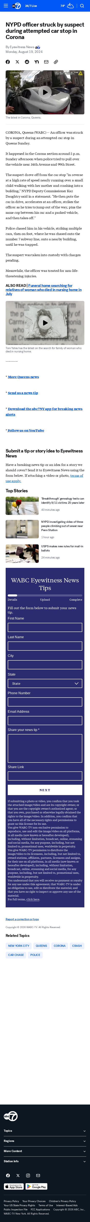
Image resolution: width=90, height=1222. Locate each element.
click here (32, 899)
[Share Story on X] (17, 61)
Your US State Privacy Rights (19, 1205)
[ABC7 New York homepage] (16, 5)
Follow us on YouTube (25, 430)
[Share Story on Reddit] (27, 61)
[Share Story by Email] (46, 61)
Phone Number (19, 693)
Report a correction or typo (22, 919)
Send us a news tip (23, 392)
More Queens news (23, 376)
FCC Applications (40, 1209)
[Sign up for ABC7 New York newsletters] (38, 1176)
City (11, 655)
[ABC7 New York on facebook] (8, 1176)
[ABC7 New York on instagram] (28, 1176)
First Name (16, 618)
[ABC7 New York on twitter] (18, 1176)
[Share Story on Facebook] (7, 61)
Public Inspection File (15, 1209)
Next (45, 790)
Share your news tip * (23, 730)
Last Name (16, 637)
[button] (5, 5)
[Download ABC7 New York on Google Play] (37, 1186)
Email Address (18, 711)
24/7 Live (31, 6)
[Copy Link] (55, 61)
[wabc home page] (11, 1116)
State (11, 674)
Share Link (16, 767)
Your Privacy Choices (34, 1201)
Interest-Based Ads (67, 1205)
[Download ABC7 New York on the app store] (14, 1186)
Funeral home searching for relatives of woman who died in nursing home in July (43, 289)
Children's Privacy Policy (62, 1201)
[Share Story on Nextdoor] (36, 61)
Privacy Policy (11, 1201)
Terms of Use (46, 1205)
